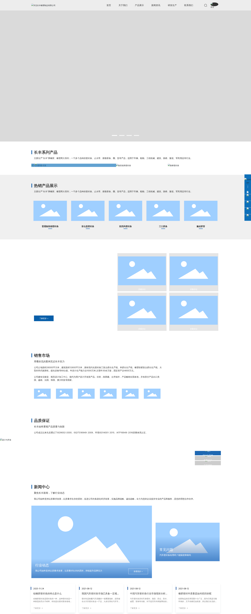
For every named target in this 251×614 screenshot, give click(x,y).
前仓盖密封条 (85, 222)
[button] (114, 135)
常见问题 (166, 550)
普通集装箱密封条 (49, 222)
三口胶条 (158, 222)
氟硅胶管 (196, 222)
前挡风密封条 (123, 222)
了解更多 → (38, 608)
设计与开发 (41, 441)
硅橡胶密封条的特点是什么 (47, 593)
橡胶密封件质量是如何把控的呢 (194, 593)
